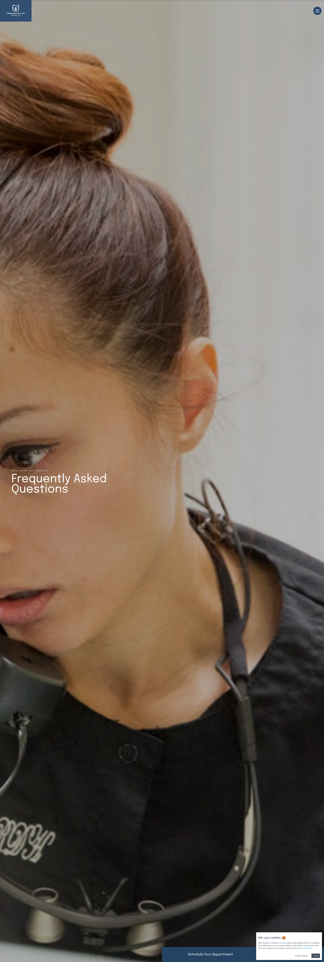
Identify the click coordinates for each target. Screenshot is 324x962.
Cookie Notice (306, 948)
